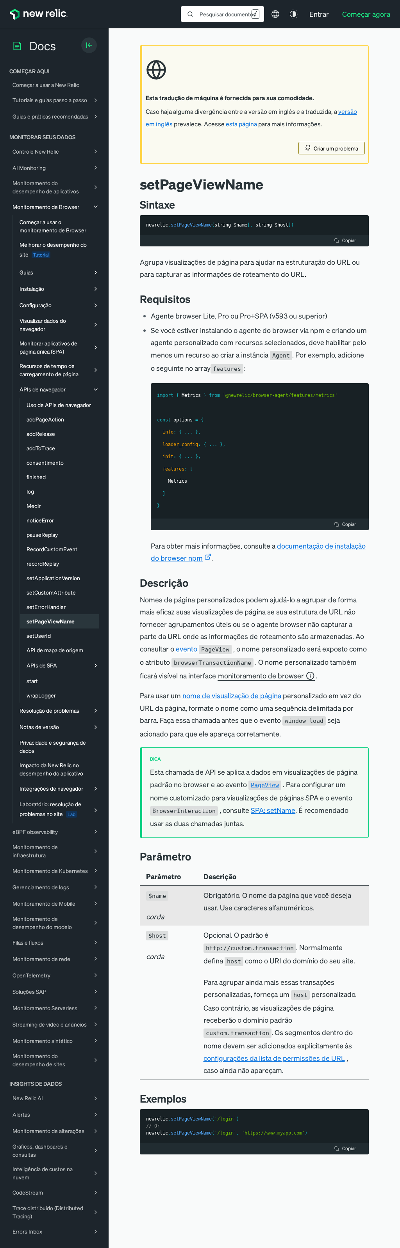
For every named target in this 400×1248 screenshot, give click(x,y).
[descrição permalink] (192, 583)
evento (186, 648)
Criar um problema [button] (336, 148)
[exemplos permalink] (191, 1098)
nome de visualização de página (231, 695)
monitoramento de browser (261, 675)
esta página (241, 124)
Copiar (349, 240)
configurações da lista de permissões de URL (274, 1057)
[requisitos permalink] (194, 299)
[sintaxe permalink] (179, 204)
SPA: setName (273, 809)
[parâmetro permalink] (195, 856)
